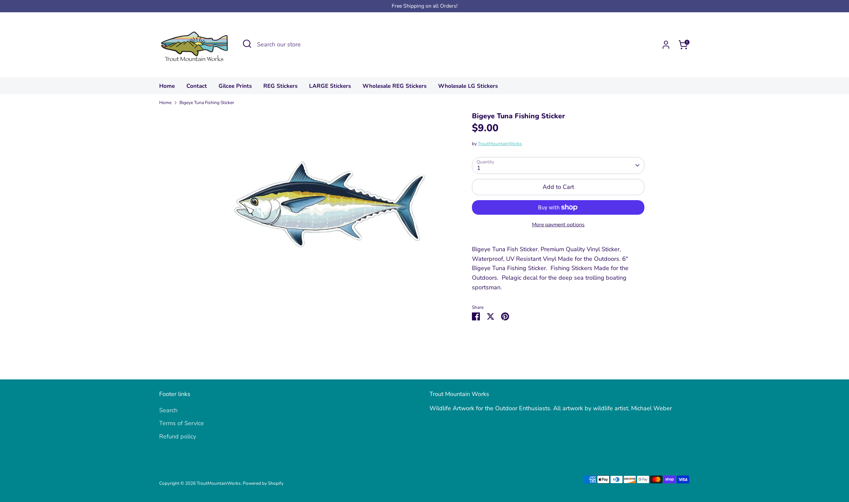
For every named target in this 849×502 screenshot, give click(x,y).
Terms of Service (181, 423)
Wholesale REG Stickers (394, 86)
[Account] (666, 44)
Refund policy (177, 436)
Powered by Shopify (263, 483)
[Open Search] (247, 43)
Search (168, 410)
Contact (196, 86)
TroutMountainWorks (500, 143)
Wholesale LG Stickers (468, 86)
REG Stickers (280, 86)
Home (167, 86)
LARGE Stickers (330, 86)
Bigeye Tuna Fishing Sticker (206, 102)
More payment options (558, 224)
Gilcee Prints (235, 86)
